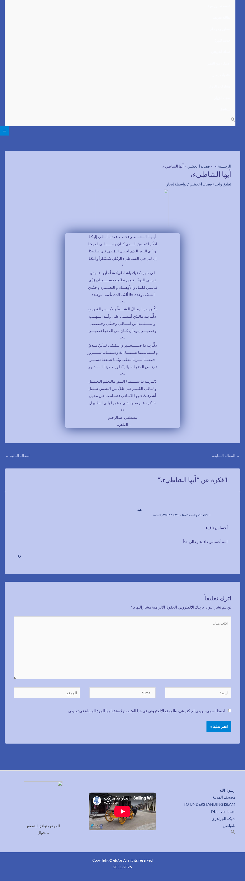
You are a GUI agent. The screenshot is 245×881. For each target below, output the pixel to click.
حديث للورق (222, 40)
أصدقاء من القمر (219, 63)
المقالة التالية (17, 455)
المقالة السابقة (226, 455)
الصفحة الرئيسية (219, 6)
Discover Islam (223, 811)
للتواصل (225, 109)
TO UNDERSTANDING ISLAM (209, 804)
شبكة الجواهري (223, 818)
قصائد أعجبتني (221, 52)
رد (19, 555)
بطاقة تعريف (222, 17)
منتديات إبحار (222, 75)
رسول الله (227, 790)
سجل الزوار (222, 98)
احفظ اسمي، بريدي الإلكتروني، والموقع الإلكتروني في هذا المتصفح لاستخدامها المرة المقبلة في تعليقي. (146, 710)
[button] (233, 120)
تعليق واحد (223, 184)
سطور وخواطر (220, 29)
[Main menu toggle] (4, 131)
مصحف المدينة (223, 797)
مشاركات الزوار (220, 86)
